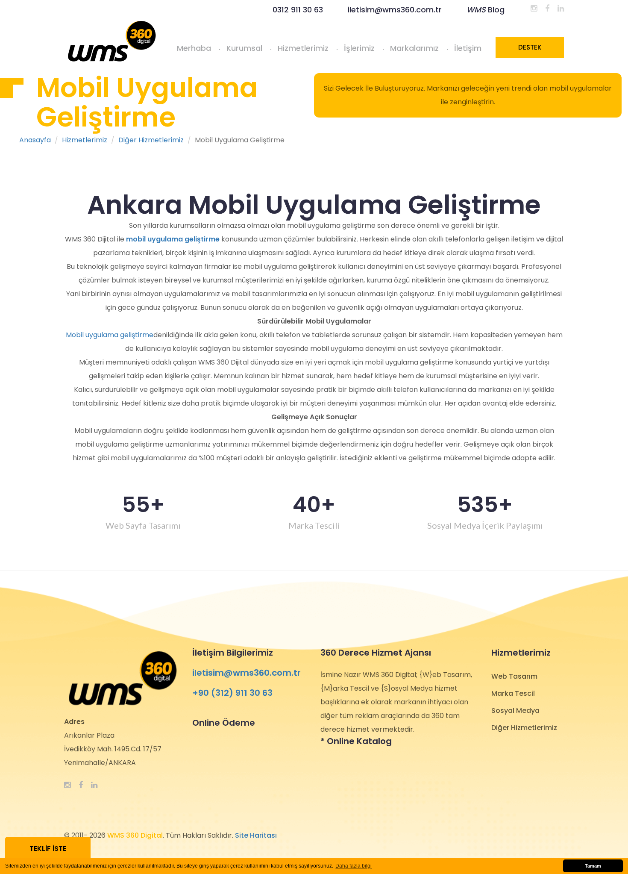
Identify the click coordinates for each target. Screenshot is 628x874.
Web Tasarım (514, 676)
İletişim (467, 48)
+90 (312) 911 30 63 (232, 692)
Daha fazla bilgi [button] (353, 866)
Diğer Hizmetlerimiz (151, 140)
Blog (486, 9)
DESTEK (529, 47)
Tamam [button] (593, 865)
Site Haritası (256, 835)
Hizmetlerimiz (303, 48)
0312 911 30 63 (298, 9)
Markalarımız (414, 48)
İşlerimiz (359, 48)
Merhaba (194, 48)
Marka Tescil (513, 693)
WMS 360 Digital (135, 835)
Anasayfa (35, 140)
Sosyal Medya (515, 710)
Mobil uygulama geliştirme (109, 335)
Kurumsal (244, 48)
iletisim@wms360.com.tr (395, 9)
